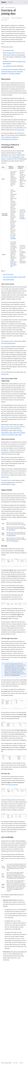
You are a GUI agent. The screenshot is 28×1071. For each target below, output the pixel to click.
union (9, 157)
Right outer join (12, 535)
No (22, 1062)
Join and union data (10, 7)
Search (11, 2)
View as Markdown (17, 18)
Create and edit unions (9, 343)
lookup (9, 159)
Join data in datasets (14, 73)
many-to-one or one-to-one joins (10, 426)
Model (2, 7)
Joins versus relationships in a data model (14, 277)
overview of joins (9, 50)
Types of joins (20, 129)
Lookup (13, 484)
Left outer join (11, 530)
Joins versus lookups (8, 279)
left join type (4, 428)
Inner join (23, 524)
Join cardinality (7, 66)
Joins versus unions (8, 274)
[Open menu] (25, 2)
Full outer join (15, 540)
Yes (16, 1062)
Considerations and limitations (9, 139)
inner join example (13, 784)
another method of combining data (15, 55)
